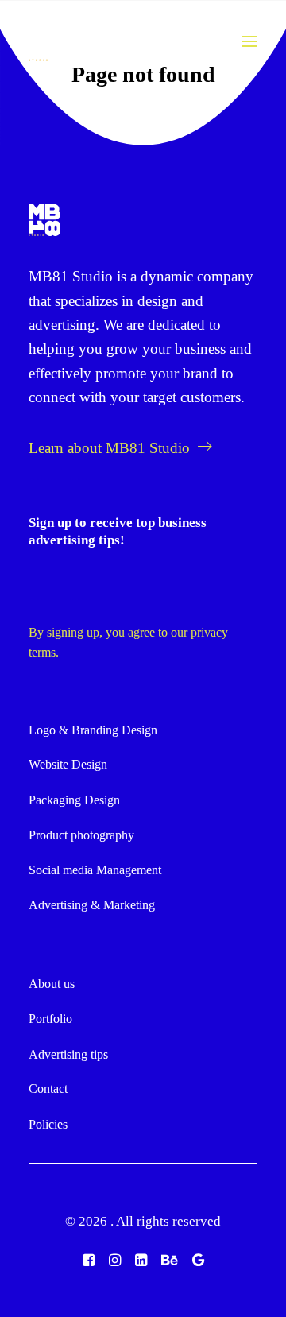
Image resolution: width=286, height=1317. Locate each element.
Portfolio (50, 1018)
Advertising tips (68, 1054)
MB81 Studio (71, 276)
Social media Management (95, 870)
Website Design (68, 764)
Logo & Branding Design (93, 730)
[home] (44, 220)
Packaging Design (74, 800)
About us (52, 983)
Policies (48, 1124)
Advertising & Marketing (92, 905)
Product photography (81, 835)
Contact (48, 1088)
